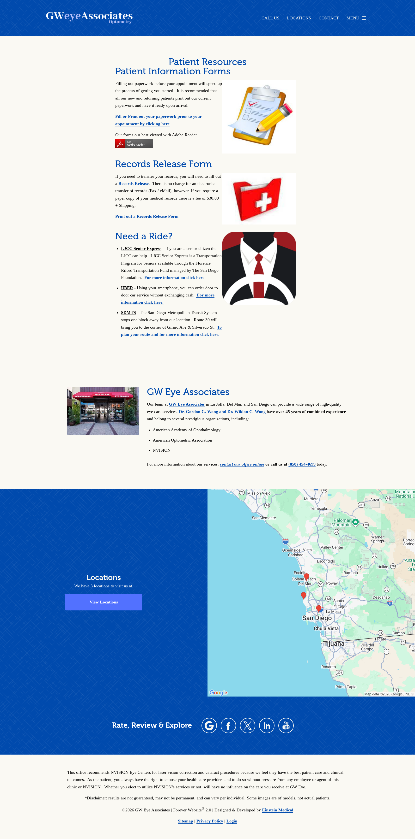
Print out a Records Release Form (146, 216)
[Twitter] (247, 725)
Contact (329, 18)
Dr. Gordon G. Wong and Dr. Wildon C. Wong (222, 411)
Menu (353, 18)
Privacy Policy (209, 821)
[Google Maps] (209, 725)
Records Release (133, 183)
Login (231, 821)
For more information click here (173, 277)
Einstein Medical (277, 810)
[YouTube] (286, 725)
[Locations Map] (311, 592)
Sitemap (185, 821)
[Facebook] (228, 725)
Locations (299, 18)
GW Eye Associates (187, 404)
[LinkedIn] (267, 725)
